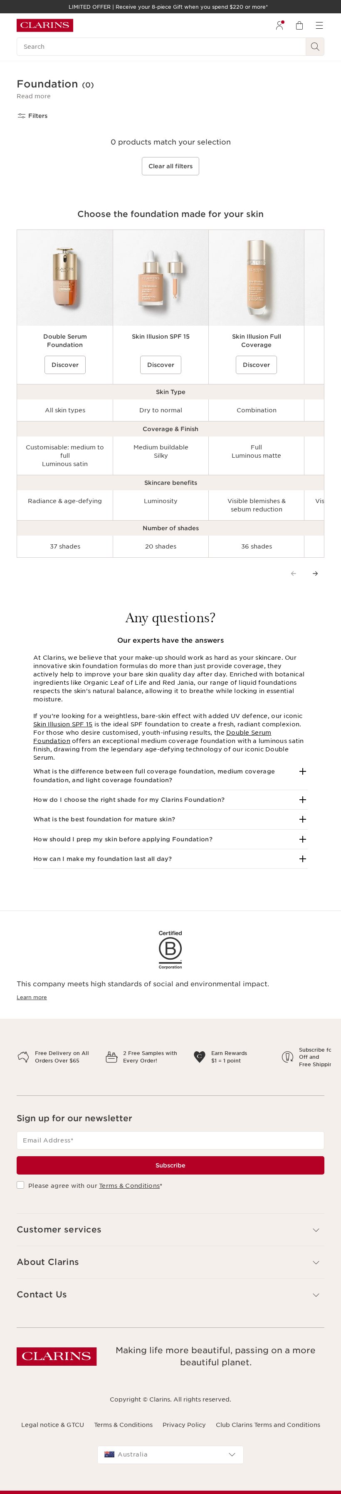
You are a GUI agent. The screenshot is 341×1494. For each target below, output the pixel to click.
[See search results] (315, 46)
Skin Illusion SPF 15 (63, 724)
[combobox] (170, 1484)
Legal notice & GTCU (52, 1453)
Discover (65, 365)
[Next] (315, 573)
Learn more (32, 997)
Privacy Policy (184, 1453)
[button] (34, 96)
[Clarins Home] (45, 25)
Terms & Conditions (129, 1215)
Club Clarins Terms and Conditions (268, 1453)
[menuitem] (279, 25)
